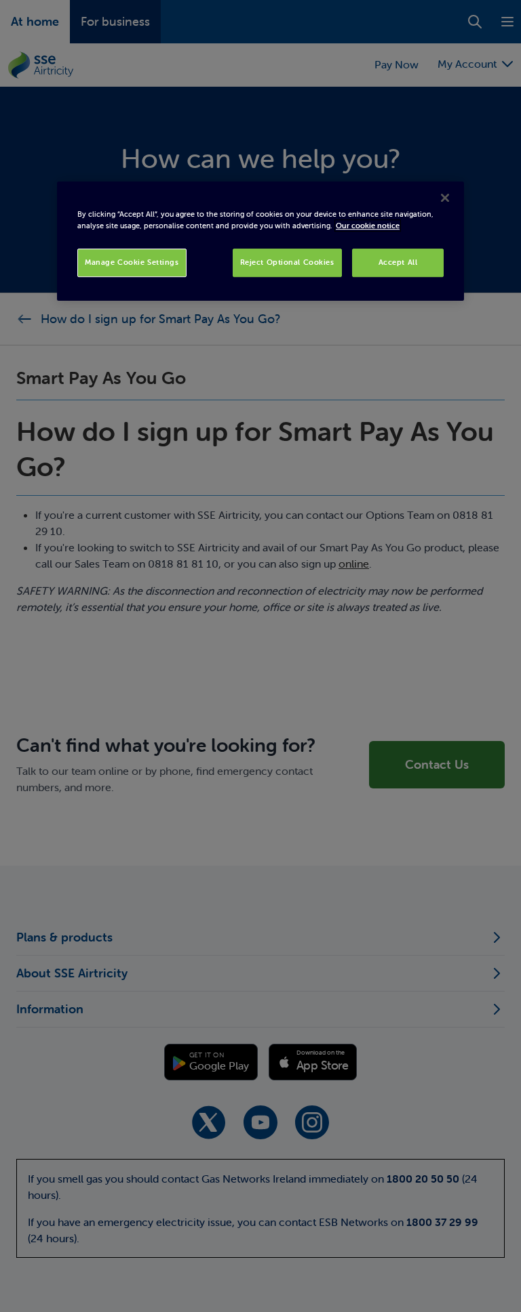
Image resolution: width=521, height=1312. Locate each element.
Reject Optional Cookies (287, 262)
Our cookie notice (368, 225)
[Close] (445, 198)
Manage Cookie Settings (132, 262)
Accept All (398, 262)
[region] (260, 241)
